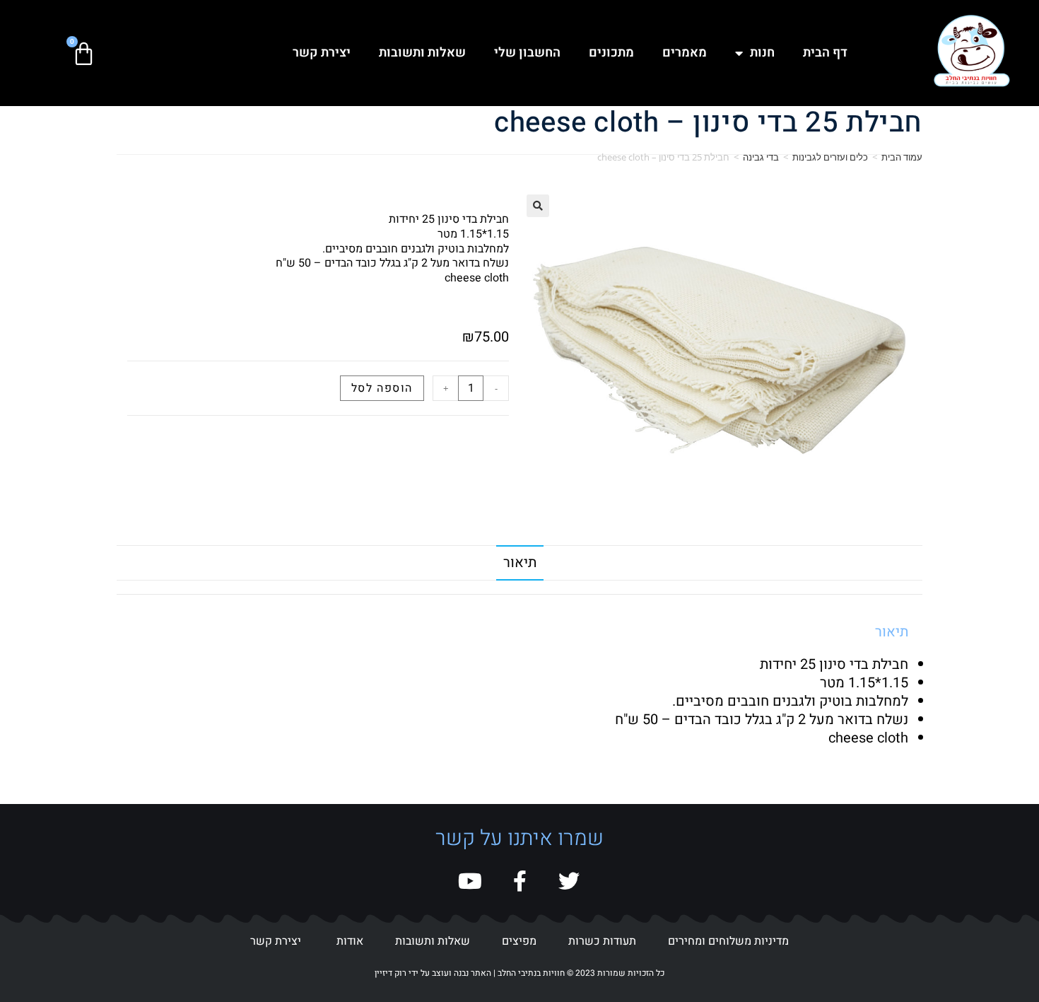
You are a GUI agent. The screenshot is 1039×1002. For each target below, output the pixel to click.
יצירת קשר (322, 52)
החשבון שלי (527, 52)
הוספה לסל (382, 388)
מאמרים (684, 52)
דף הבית (825, 52)
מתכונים (611, 52)
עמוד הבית (901, 157)
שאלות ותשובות (422, 52)
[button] (538, 205)
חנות (762, 52)
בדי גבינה (761, 157)
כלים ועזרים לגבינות (830, 157)
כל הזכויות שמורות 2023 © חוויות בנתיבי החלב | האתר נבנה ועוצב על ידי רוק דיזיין (519, 973)
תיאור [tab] (519, 562)
